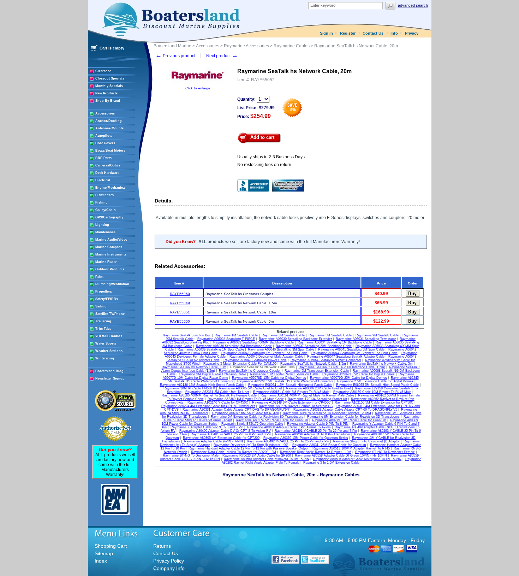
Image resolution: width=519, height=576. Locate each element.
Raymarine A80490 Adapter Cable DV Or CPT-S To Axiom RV (225, 431)
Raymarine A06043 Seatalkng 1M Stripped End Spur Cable (264, 353)
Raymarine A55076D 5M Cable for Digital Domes (358, 374)
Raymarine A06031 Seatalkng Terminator (366, 339)
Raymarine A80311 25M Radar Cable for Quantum (329, 445)
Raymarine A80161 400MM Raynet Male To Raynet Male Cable (307, 395)
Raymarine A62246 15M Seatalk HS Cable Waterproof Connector (285, 381)
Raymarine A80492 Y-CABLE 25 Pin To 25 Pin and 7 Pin (288, 441)
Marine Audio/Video (111, 239)
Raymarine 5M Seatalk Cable (330, 335)
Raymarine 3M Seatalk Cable (283, 335)
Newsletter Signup (110, 378)
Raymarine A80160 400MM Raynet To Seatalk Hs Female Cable (209, 395)
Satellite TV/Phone (110, 314)
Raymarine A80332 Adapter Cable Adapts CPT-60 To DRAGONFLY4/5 (345, 409)
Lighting (102, 225)
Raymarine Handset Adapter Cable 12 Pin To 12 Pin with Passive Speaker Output (249, 448)
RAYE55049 (180, 303)
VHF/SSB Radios (108, 336)
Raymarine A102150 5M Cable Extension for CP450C (374, 402)
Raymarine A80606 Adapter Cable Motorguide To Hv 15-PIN (357, 459)
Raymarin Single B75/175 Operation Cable (252, 423)
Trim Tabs (103, 328)
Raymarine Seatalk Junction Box (187, 335)
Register (348, 33)
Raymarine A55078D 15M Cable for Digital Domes (269, 378)
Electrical (102, 180)
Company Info (169, 568)
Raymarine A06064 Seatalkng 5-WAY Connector (326, 360)
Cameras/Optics (107, 165)
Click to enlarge (197, 88)
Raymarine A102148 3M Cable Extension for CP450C (291, 402)
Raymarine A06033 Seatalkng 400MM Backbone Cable (253, 342)
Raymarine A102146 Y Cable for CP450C (217, 402)
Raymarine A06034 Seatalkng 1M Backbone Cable (335, 342)
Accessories (105, 113)
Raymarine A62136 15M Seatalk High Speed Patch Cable (202, 385)
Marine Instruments (110, 254)
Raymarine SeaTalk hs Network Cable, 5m (381, 363)
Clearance (103, 71)
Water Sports (105, 343)
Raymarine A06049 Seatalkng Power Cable (255, 360)
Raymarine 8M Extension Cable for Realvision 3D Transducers (353, 416)
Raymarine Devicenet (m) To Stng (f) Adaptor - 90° (251, 445)
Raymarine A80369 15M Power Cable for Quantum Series (305, 438)
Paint (99, 276)
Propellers (103, 291)
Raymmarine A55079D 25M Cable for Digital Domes (348, 378)
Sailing (101, 306)
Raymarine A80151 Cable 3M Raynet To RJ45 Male (291, 392)
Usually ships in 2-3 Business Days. (271, 156)
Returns (162, 546)
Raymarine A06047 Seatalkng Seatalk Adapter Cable (345, 356)
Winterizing (104, 358)
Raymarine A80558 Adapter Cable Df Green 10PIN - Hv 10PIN (341, 455)
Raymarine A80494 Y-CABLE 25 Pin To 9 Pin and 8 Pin (231, 434)
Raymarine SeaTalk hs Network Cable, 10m (194, 367)
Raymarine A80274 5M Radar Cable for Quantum (272, 420)
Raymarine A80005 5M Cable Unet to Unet (250, 388)
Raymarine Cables (292, 45)
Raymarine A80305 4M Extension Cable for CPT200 (221, 438)
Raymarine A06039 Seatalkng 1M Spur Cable (211, 349)
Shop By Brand (107, 100)
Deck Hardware (107, 173)
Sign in (326, 33)
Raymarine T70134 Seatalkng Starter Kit (317, 399)
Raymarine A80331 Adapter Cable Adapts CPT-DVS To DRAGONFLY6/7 (236, 409)
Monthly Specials (109, 86)
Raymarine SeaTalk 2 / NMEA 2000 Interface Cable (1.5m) (342, 367)
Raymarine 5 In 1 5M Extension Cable (331, 462)
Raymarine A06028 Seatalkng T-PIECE (226, 339)
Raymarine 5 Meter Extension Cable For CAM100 (239, 363)
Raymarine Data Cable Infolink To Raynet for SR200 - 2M (233, 452)
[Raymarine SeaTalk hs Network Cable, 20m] (198, 85)
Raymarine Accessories (246, 45)
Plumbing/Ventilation (112, 284)
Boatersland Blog (109, 371)
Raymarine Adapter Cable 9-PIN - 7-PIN (213, 441)
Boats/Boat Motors (110, 150)
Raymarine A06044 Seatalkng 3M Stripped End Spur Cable (354, 353)
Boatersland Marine (172, 45)
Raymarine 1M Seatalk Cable (236, 335)
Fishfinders (104, 195)
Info (394, 33)
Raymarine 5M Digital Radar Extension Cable (212, 374)
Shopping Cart (111, 546)
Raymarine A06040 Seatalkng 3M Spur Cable (281, 349)
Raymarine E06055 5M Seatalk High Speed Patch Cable (377, 385)
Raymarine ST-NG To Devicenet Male (191, 455)
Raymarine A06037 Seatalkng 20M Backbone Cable (314, 346)
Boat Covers (105, 143)
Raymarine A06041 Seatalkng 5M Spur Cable (351, 349)
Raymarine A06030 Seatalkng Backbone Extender (295, 339)
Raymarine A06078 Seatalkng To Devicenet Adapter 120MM (327, 413)
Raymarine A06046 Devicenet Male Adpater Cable (266, 356)
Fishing (101, 202)
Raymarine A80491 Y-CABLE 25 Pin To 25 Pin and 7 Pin (316, 431)
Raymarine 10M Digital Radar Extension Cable (284, 374)
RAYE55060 (180, 294)
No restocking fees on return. (264, 164)
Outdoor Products (109, 269)
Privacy (411, 33)
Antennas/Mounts (109, 128)
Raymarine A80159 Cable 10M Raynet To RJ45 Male (372, 392)
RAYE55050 (180, 321)
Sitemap (104, 553)
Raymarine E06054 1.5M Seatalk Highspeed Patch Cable (290, 385)
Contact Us (373, 33)
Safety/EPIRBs (106, 299)
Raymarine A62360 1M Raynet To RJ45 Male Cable (246, 399)
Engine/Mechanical (110, 187)
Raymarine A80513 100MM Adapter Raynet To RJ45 (351, 448)
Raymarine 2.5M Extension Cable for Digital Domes (375, 381)
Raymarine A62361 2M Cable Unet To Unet (217, 392)
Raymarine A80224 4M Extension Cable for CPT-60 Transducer (208, 406)
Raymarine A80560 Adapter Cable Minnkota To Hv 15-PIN (266, 459)
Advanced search (413, 5)
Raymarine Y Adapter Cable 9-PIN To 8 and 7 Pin (207, 427)
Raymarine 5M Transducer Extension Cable (317, 370)
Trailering (103, 321)
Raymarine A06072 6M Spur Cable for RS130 (245, 413)
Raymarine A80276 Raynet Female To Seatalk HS (296, 406)
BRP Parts (103, 158)
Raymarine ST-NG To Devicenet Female (385, 452)
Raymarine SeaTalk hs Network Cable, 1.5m (313, 363)
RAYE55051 (180, 312)
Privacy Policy (168, 561)
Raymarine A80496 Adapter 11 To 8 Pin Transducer (312, 434)
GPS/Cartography (109, 217)
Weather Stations (109, 351)
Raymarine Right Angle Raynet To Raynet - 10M (315, 452)
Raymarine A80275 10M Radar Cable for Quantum (349, 420)
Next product (222, 55)
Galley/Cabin (105, 210)
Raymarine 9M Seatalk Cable (377, 335)
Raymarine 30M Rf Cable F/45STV (189, 388)
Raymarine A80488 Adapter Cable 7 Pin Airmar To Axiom (289, 427)
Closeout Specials (109, 78)
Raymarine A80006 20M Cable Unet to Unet (318, 388)
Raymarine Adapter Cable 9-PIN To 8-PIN (317, 423)
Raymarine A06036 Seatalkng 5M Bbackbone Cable (234, 346)
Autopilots (103, 135)
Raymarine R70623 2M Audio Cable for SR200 (256, 455)
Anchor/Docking (108, 121)
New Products (106, 93)
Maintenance (105, 232)
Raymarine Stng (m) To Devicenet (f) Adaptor (366, 441)
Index (101, 561)
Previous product (175, 55)
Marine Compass (108, 247)
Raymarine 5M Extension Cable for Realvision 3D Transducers (257, 416)
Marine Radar (106, 262)
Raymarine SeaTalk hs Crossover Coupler (250, 370)
